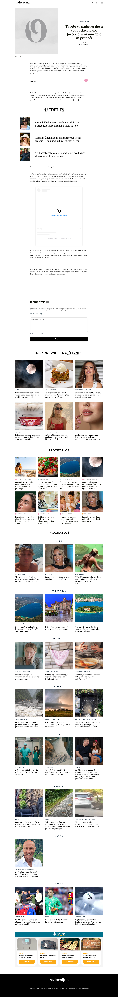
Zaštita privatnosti (62, 988)
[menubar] (97, 2)
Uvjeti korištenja (41, 988)
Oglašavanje (73, 988)
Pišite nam (32, 988)
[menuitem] (97, 2)
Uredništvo (51, 988)
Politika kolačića (84, 988)
